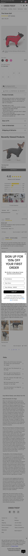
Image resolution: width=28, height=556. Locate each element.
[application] (23, 551)
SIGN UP (14, 292)
